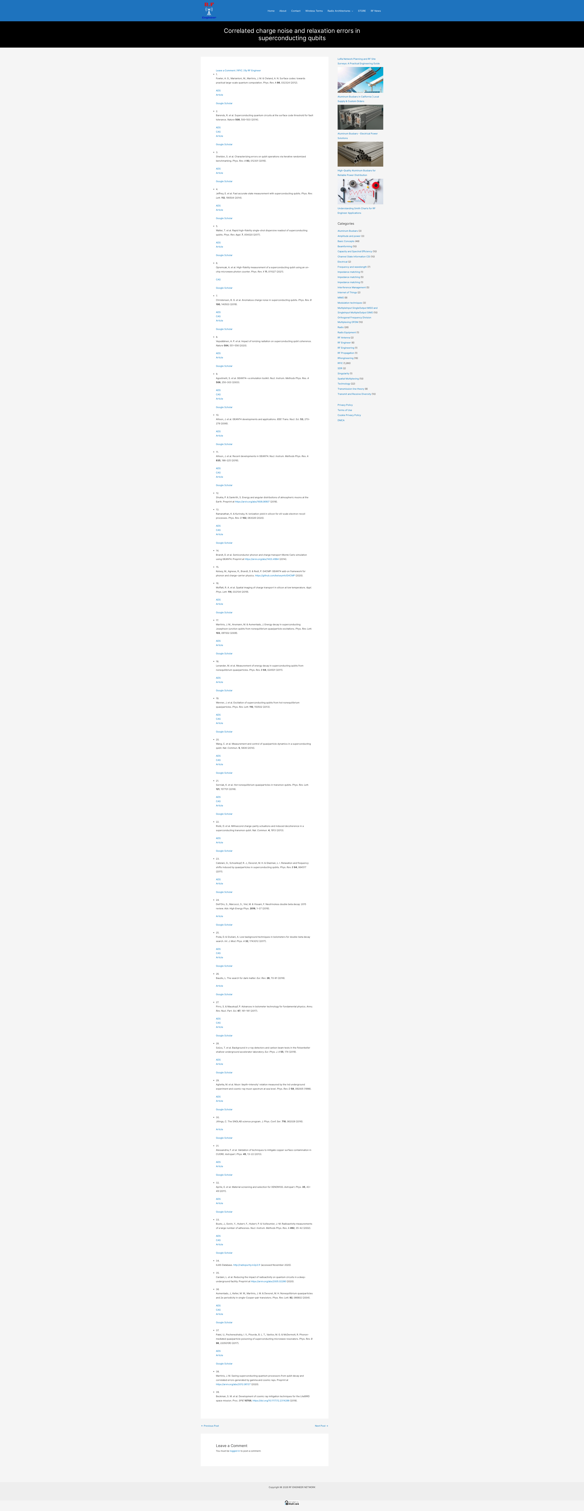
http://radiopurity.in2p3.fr (246, 1264)
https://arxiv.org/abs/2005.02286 (268, 1281)
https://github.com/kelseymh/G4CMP (275, 575)
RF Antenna (344, 337)
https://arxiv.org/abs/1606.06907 (252, 501)
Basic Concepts (346, 241)
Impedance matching (349, 271)
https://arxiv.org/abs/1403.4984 (262, 559)
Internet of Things (347, 292)
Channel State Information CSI (354, 256)
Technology (344, 383)
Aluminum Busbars (348, 230)
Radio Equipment (347, 332)
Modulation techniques (350, 302)
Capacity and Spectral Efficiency (355, 251)
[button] (351, 11)
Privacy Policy (345, 404)
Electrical (343, 261)
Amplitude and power (349, 236)
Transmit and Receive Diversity (354, 394)
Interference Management (352, 287)
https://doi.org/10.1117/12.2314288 (271, 1400)
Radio (341, 327)
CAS (218, 131)
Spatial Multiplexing (348, 378)
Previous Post (210, 1425)
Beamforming (345, 246)
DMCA (341, 420)
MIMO (341, 297)
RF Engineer (344, 342)
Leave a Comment (225, 70)
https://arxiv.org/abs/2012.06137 (233, 1384)
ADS (218, 90)
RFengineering (345, 358)
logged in (235, 1450)
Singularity (343, 373)
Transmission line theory (351, 388)
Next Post (321, 1425)
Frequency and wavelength (352, 266)
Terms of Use (345, 410)
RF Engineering (346, 347)
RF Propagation (346, 352)
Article (219, 94)
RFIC (239, 70)
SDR (340, 368)
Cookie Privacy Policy (349, 415)
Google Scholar (224, 103)
